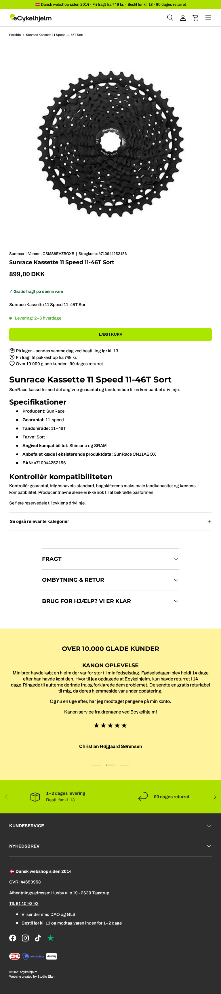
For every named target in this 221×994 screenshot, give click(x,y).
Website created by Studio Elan (31, 976)
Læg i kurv (110, 334)
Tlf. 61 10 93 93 (24, 903)
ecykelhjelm (28, 972)
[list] (110, 144)
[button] (195, 17)
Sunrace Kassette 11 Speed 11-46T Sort (54, 34)
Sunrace (16, 254)
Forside (15, 34)
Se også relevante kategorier (39, 521)
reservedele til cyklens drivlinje (54, 503)
